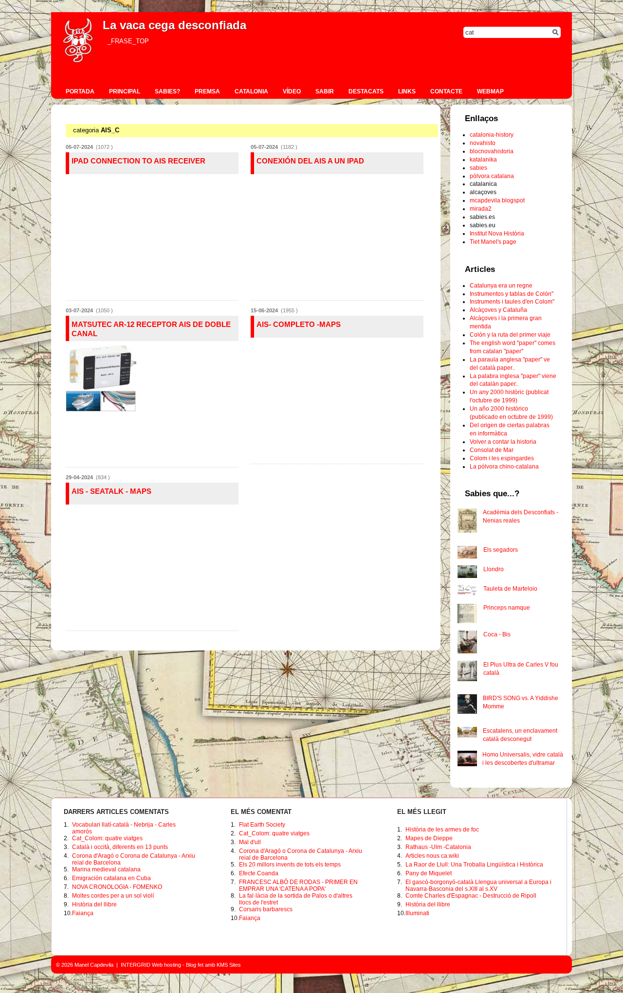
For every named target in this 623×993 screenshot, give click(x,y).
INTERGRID (135, 965)
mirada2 (481, 208)
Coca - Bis (497, 634)
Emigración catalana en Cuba (111, 878)
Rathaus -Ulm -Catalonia (438, 847)
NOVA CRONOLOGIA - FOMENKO (117, 887)
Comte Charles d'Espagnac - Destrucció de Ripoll (470, 895)
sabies (478, 167)
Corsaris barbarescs (266, 909)
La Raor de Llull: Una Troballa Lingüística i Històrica (474, 864)
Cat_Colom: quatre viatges (107, 838)
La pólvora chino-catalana (504, 466)
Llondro (493, 569)
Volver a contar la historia (503, 441)
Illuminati (417, 913)
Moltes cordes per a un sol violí (113, 895)
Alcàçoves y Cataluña (498, 310)
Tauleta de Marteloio (510, 588)
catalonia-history (491, 134)
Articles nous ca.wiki (432, 855)
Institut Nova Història (497, 233)
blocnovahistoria (491, 151)
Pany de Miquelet (428, 873)
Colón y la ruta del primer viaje (510, 334)
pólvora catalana (492, 176)
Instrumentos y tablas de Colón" (511, 293)
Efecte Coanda (258, 873)
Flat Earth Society (262, 824)
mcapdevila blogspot (497, 200)
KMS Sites (229, 965)
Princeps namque (506, 607)
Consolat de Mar (491, 450)
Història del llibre (94, 904)
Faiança (82, 913)
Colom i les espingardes (502, 458)
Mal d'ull (250, 842)
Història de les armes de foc (442, 829)
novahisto (482, 143)
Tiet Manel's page (493, 241)
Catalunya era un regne (501, 285)
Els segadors (500, 549)
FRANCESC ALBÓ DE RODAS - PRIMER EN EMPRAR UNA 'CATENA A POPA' (298, 885)
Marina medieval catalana (106, 869)
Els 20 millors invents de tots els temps (290, 864)
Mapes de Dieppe (429, 838)
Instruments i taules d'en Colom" (512, 301)
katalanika (483, 159)
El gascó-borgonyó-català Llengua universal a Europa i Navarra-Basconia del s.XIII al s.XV (478, 885)
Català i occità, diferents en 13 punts (120, 847)
